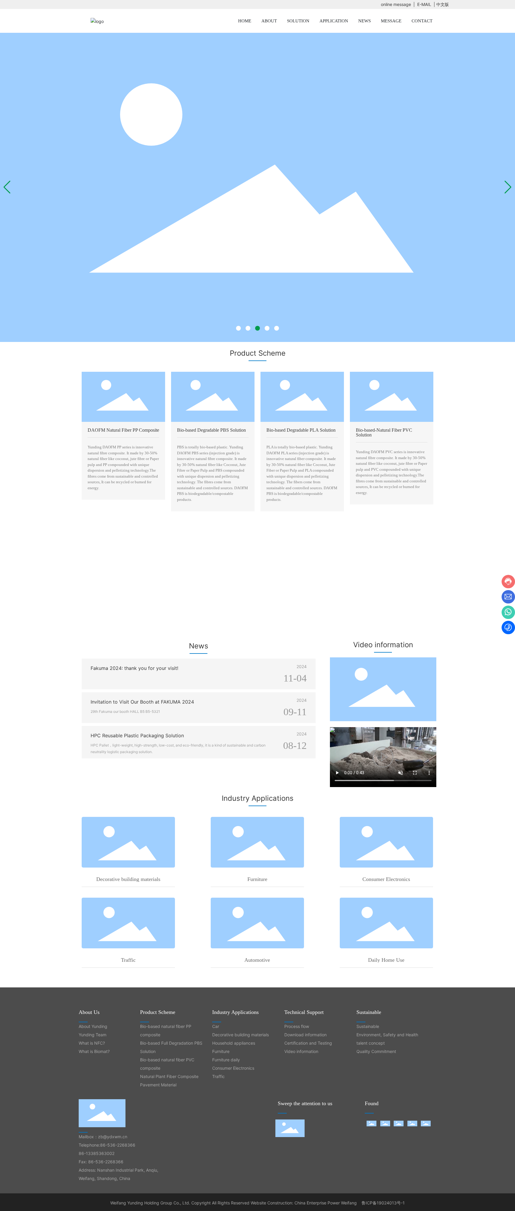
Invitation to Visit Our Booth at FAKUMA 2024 (142, 702)
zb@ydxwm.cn (112, 1136)
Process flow (296, 1026)
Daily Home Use (386, 960)
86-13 (85, 1153)
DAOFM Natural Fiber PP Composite (123, 430)
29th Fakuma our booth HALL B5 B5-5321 (125, 711)
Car (215, 1026)
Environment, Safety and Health (387, 1034)
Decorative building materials (128, 879)
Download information (305, 1034)
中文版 (442, 4)
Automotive (257, 960)
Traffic (128, 960)
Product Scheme (157, 1012)
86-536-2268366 (117, 1144)
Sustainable (368, 1012)
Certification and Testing (308, 1043)
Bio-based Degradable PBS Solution (211, 430)
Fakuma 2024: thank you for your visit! (134, 668)
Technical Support (304, 1012)
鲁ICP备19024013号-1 (383, 1202)
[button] (238, 328)
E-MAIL (424, 4)
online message (396, 4)
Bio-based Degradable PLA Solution (301, 430)
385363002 (102, 1153)
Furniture (257, 879)
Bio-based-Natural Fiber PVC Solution (384, 432)
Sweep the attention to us (305, 1103)
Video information (301, 1051)
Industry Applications (235, 1012)
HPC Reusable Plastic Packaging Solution (137, 735)
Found (372, 1103)
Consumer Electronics (386, 879)
